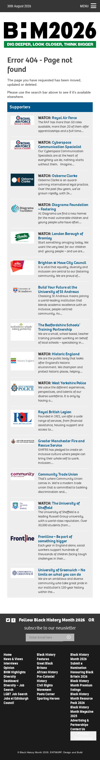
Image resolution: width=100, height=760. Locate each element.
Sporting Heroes (48, 698)
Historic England (66, 354)
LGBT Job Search (15, 694)
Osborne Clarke (64, 175)
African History (47, 672)
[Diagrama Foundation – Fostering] (22, 208)
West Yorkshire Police (69, 382)
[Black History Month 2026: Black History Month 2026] (50, 35)
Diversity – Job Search (14, 687)
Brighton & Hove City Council (62, 262)
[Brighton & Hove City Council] (22, 268)
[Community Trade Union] (22, 476)
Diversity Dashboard (11, 678)
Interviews (11, 663)
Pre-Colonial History (46, 678)
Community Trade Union (58, 474)
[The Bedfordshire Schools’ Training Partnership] (22, 332)
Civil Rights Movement (45, 687)
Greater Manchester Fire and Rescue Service (61, 443)
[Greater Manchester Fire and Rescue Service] (22, 441)
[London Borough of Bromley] (22, 238)
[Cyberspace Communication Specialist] (22, 145)
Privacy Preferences (83, 736)
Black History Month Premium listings (81, 685)
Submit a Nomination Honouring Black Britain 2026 (81, 670)
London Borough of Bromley (60, 236)
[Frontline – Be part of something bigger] (22, 538)
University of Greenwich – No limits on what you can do (61, 572)
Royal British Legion (54, 411)
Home (8, 654)
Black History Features (46, 656)
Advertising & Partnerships (79, 722)
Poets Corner (46, 694)
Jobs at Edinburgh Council (16, 700)
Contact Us (77, 729)
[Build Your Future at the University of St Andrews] (22, 290)
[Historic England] (22, 361)
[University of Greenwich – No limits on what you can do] (22, 573)
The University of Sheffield (59, 505)
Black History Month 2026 (79, 656)
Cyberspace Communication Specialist (59, 144)
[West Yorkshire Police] (22, 388)
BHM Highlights (14, 672)
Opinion (9, 667)
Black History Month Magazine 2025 (81, 711)
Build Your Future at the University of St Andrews (58, 289)
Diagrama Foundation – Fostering (63, 207)
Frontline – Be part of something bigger (55, 539)
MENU (84, 6)
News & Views (13, 659)
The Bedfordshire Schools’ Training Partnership (59, 327)
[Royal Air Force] (22, 120)
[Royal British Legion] (22, 418)
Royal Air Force (64, 117)
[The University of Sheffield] (22, 506)
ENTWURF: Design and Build (66, 752)
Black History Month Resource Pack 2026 (81, 698)
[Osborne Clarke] (22, 180)
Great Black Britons (45, 665)
